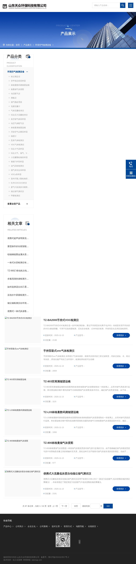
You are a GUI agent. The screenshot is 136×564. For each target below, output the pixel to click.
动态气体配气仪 (17, 123)
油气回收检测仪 (17, 166)
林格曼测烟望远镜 (18, 128)
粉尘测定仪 (15, 76)
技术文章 (56, 526)
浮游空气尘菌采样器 (19, 132)
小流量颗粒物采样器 (19, 157)
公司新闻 (44, 526)
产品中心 (7, 526)
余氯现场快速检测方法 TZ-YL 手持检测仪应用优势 (18, 279)
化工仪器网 (17, 560)
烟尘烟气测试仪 (17, 191)
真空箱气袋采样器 (18, 119)
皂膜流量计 (15, 106)
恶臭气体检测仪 (17, 140)
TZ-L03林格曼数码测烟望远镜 (61, 412)
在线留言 (92, 526)
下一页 (64, 506)
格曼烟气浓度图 (17, 89)
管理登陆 (27, 560)
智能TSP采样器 (17, 162)
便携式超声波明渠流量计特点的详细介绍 (18, 238)
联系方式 (68, 526)
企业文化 (32, 526)
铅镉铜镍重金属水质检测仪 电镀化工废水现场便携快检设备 (18, 254)
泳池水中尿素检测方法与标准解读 (18, 295)
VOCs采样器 (16, 174)
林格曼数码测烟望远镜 (20, 85)
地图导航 (80, 526)
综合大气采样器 (17, 149)
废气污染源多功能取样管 (20, 187)
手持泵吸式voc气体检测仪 (59, 350)
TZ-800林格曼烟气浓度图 (58, 442)
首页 (18, 45)
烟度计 (13, 136)
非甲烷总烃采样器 (18, 81)
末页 (76, 506)
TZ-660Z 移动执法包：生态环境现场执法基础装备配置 (18, 271)
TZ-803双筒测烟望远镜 (57, 381)
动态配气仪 (15, 93)
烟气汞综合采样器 (18, 170)
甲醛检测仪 (15, 196)
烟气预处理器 (16, 102)
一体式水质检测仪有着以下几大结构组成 (18, 262)
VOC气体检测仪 (17, 145)
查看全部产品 (13, 204)
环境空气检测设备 (43, 45)
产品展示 (27, 45)
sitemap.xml (37, 560)
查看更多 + (121, 335)
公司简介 (20, 526)
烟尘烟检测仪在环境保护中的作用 (18, 303)
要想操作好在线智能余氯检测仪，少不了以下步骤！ (18, 246)
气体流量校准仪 (17, 111)
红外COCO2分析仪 (19, 183)
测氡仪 (13, 98)
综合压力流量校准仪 (19, 115)
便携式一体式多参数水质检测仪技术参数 (18, 311)
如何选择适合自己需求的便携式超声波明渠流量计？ (18, 287)
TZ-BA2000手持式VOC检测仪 (61, 320)
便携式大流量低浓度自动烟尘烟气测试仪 (67, 473)
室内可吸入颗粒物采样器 (20, 179)
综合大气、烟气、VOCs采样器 (20, 153)
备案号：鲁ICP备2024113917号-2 (55, 557)
